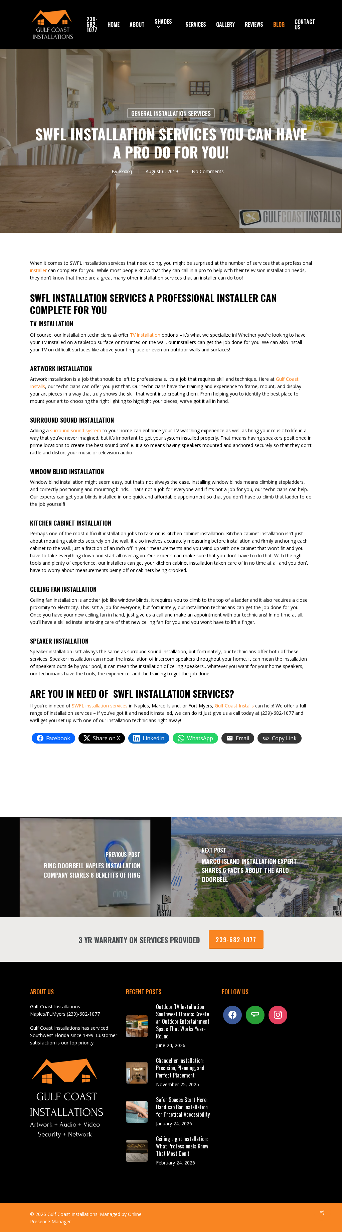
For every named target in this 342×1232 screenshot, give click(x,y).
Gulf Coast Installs (234, 705)
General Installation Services (171, 113)
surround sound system (75, 430)
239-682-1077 (236, 939)
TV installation (145, 335)
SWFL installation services (100, 705)
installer (38, 270)
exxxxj (125, 171)
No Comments (208, 171)
